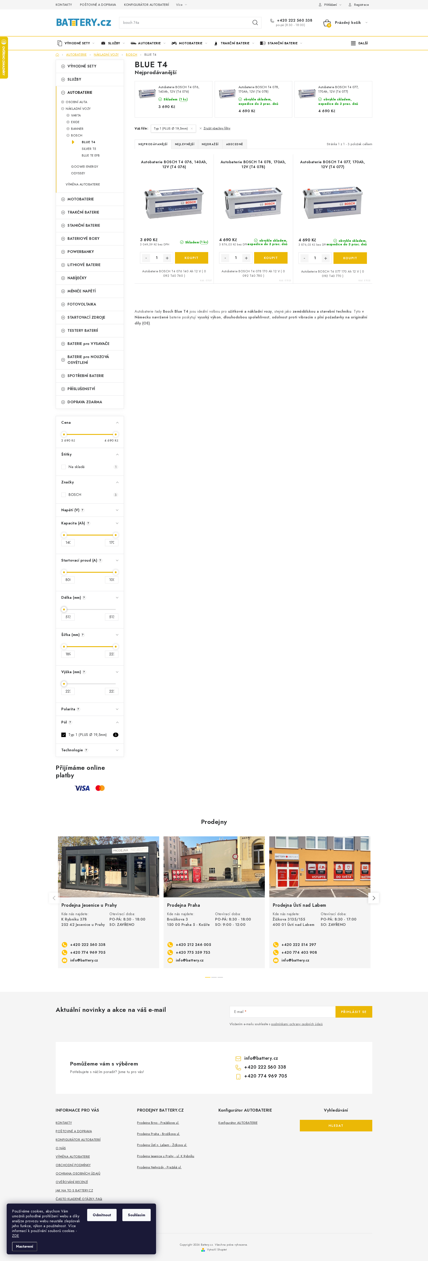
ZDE (15, 1235)
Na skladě (92, 466)
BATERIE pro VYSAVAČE (88, 343)
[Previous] (54, 898)
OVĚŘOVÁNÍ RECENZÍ (72, 1182)
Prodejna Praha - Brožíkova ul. (158, 1134)
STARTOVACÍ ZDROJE (86, 317)
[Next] (373, 898)
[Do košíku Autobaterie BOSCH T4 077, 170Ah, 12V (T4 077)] (350, 258)
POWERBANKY (81, 251)
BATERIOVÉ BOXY (83, 238)
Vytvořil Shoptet (217, 1250)
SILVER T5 (89, 149)
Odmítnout (102, 1215)
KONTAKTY (64, 4)
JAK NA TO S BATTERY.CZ (74, 1190)
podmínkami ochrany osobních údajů (297, 1024)
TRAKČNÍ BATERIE (83, 212)
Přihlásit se (354, 1012)
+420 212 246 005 (193, 944)
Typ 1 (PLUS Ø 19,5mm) (92, 734)
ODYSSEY (78, 173)
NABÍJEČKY (77, 278)
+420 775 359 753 (193, 952)
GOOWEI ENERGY (84, 166)
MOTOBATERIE (81, 199)
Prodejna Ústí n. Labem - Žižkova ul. (162, 1145)
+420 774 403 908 (299, 952)
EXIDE (75, 122)
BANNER (77, 128)
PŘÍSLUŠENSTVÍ (81, 388)
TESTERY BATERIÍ (83, 330)
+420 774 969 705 (87, 952)
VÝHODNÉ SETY (82, 66)
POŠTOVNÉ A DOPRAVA (98, 4)
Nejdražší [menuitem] (210, 144)
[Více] (359, 43)
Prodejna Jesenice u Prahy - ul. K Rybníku (165, 1156)
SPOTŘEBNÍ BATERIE (86, 375)
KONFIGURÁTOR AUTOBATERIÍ (146, 4)
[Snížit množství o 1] (146, 258)
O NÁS (61, 1148)
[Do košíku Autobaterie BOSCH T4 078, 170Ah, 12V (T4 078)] (270, 258)
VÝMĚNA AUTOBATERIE (83, 184)
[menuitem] (77, 43)
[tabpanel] (108, 902)
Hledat (255, 23)
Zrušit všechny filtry (217, 128)
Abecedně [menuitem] (234, 144)
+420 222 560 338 (294, 20)
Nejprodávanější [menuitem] (153, 144)
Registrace (361, 4)
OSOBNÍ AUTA (76, 102)
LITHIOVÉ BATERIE (84, 264)
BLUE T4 (88, 142)
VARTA (76, 115)
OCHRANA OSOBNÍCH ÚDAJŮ (78, 1173)
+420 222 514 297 (299, 944)
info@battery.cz (84, 960)
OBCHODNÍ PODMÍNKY (73, 1165)
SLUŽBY (74, 79)
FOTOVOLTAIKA (82, 304)
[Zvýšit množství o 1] (167, 258)
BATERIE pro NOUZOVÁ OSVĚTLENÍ (88, 359)
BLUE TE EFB (91, 155)
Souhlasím (136, 1215)
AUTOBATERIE (80, 92)
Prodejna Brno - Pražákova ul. (158, 1122)
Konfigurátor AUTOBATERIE (237, 1122)
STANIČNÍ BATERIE (84, 225)
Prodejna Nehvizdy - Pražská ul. (159, 1167)
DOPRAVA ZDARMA (85, 402)
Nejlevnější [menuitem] (185, 144)
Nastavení (24, 1246)
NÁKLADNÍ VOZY (78, 108)
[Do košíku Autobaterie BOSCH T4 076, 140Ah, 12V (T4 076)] (191, 258)
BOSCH (76, 135)
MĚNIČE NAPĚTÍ (82, 291)
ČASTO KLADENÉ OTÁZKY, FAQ (79, 1199)
